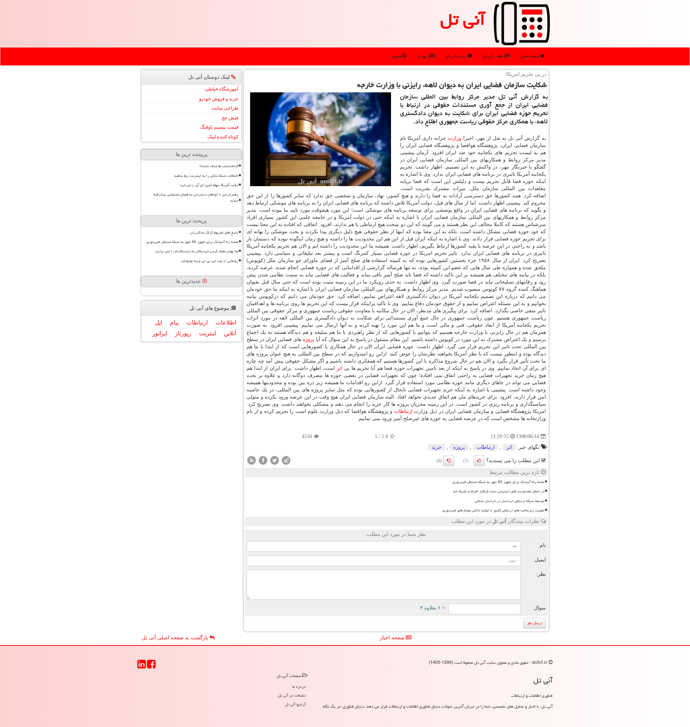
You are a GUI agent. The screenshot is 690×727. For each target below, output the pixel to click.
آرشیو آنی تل (295, 704)
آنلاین (230, 333)
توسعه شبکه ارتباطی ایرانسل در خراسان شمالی (509, 501)
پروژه (308, 339)
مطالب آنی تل (494, 56)
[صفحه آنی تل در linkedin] (141, 666)
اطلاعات (226, 322)
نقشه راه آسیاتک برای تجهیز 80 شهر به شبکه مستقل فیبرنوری (498, 482)
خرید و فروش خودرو (218, 98)
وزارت (454, 138)
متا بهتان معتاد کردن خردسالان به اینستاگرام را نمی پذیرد (196, 251)
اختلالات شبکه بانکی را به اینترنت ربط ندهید (206, 175)
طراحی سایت (224, 108)
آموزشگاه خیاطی (221, 89)
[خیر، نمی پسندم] (449, 460)
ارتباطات (403, 411)
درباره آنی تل (457, 56)
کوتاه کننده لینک (222, 136)
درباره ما (299, 686)
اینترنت (207, 333)
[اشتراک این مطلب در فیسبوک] (263, 460)
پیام (174, 322)
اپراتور (159, 333)
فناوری (396, 56)
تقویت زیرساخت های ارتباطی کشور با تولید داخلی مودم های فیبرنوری (493, 510)
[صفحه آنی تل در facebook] (151, 666)
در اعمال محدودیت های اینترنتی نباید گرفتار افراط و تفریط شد (498, 491)
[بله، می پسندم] (479, 460)
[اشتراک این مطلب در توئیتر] (275, 460)
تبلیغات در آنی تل (292, 695)
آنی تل (462, 19)
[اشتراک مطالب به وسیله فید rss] (252, 460)
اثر (339, 368)
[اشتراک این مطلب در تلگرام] (286, 460)
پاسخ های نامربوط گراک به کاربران (214, 232)
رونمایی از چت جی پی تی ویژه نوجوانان (209, 260)
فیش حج (230, 117)
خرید (437, 447)
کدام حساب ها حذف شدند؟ (218, 166)
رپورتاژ (423, 56)
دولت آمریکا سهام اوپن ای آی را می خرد (209, 185)
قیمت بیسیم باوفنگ (219, 127)
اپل (158, 322)
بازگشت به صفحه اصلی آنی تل (176, 637)
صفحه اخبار (393, 637)
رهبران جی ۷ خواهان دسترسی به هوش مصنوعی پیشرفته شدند (195, 197)
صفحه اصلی (530, 56)
